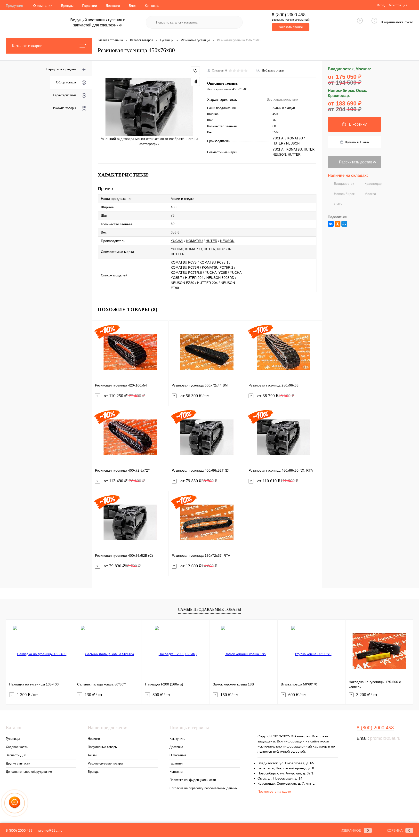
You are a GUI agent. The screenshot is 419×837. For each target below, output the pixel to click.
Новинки (94, 738)
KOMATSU (295, 138)
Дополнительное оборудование (29, 771)
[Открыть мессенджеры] (14, 803)
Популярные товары (102, 747)
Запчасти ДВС (16, 755)
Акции (92, 755)
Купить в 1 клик (357, 142)
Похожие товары (64, 108)
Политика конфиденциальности (192, 780)
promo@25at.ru (385, 738)
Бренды (67, 6)
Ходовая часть (17, 747)
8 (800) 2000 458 (289, 14)
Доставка (113, 6)
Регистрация (397, 5)
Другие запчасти (18, 763)
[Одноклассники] (337, 224)
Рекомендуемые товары (105, 763)
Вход (381, 5)
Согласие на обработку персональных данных (203, 788)
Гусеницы (13, 738)
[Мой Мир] (344, 224)
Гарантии (89, 6)
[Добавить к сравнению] (195, 81)
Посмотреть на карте (274, 791)
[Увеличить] (149, 107)
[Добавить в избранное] (195, 70)
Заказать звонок (290, 27)
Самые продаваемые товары (209, 609)
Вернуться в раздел (61, 69)
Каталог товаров (27, 45)
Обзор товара (66, 82)
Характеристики (64, 95)
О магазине (177, 755)
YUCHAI (278, 138)
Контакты (152, 6)
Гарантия (176, 763)
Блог (132, 6)
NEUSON (292, 143)
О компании (42, 6)
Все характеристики (282, 99)
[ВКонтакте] (331, 224)
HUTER (278, 143)
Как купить (177, 738)
